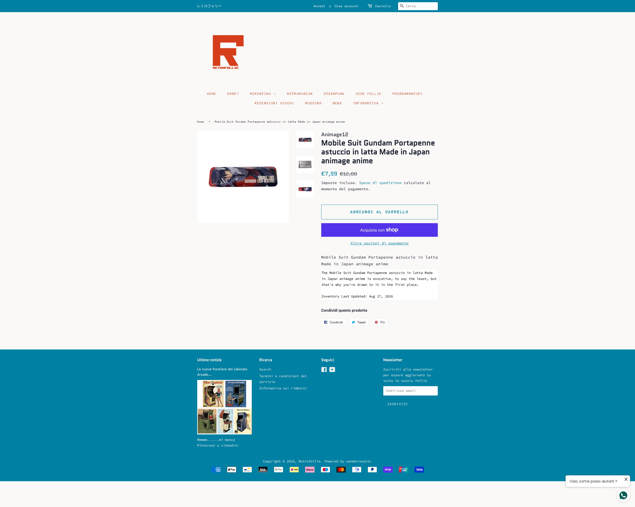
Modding (313, 103)
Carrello (383, 6)
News (337, 103)
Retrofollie (309, 461)
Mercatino (261, 94)
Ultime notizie (209, 360)
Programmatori (408, 94)
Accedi (320, 6)
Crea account (346, 6)
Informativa (367, 103)
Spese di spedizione (380, 182)
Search (265, 369)
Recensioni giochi (274, 103)
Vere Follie (368, 94)
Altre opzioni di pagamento (379, 243)
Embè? (233, 94)
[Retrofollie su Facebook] (324, 371)
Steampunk (334, 94)
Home (212, 94)
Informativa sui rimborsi (283, 388)
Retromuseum (300, 94)
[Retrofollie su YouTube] (332, 371)
